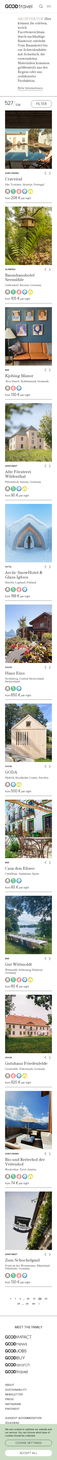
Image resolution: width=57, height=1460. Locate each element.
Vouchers (12, 1422)
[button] (49, 6)
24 (18, 1304)
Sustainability (16, 1389)
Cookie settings (29, 1443)
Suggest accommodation (23, 1418)
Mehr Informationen (30, 88)
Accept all (29, 1453)
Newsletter (14, 1394)
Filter (41, 104)
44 (33, 1304)
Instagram (13, 1404)
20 (28, 1299)
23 (46, 1299)
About (9, 1384)
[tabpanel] (28, 139)
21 (34, 1299)
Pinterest (12, 1408)
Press (9, 1399)
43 (27, 1304)
